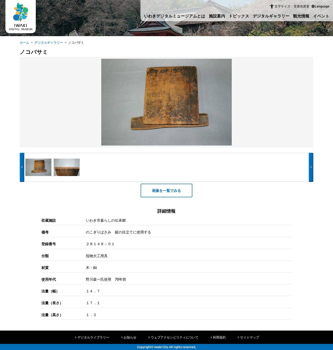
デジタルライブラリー (93, 337)
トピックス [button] (239, 16)
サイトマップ (249, 337)
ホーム (24, 42)
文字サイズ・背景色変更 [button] (289, 6)
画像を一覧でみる (166, 190)
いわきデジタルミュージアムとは (174, 16)
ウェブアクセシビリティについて (174, 337)
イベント (321, 16)
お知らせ (130, 337)
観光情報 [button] (301, 16)
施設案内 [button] (217, 16)
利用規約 (219, 337)
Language (320, 6)
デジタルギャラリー (271, 16)
